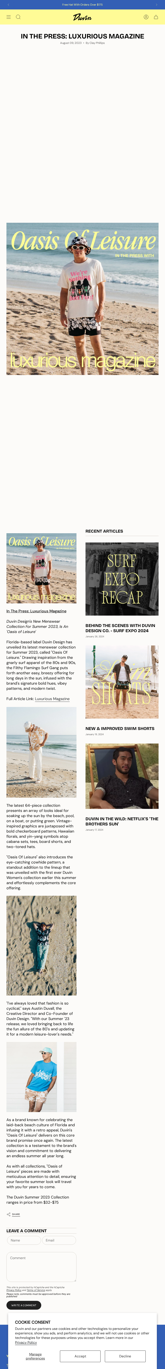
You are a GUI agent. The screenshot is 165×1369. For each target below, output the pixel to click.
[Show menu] (8, 17)
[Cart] (156, 17)
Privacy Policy (26, 1342)
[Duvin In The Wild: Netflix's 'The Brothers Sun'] (122, 776)
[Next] (157, 5)
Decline (125, 1356)
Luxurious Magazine (52, 698)
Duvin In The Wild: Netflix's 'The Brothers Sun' (122, 821)
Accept (80, 1356)
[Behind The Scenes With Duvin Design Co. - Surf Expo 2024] (122, 579)
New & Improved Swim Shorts (120, 728)
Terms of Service (36, 1290)
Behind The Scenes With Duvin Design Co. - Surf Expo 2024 (120, 628)
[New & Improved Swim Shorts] (122, 682)
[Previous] (8, 5)
